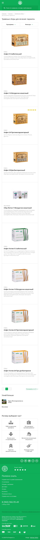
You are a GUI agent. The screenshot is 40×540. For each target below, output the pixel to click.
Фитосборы (7, 205)
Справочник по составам (9, 496)
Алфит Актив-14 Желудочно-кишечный (18, 289)
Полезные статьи (7, 494)
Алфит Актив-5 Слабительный (15, 249)
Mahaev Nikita (34, 537)
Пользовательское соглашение (10, 511)
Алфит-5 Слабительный (13, 54)
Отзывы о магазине (7, 484)
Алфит (5, 51)
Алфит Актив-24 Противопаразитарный (19, 330)
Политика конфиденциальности (31, 511)
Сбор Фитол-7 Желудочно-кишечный (18, 208)
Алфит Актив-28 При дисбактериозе (17, 371)
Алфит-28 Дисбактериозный (14, 170)
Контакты (4, 491)
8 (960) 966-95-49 (10, 502)
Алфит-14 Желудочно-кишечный (16, 93)
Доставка (4, 487)
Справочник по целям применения (12, 479)
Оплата (4, 489)
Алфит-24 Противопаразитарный (16, 132)
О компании (5, 482)
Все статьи (5, 406)
